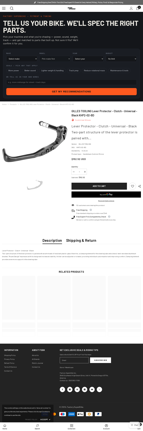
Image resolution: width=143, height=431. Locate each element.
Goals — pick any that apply (22, 66)
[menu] (3, 8)
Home (4, 104)
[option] (34, 141)
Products (13, 104)
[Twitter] (99, 389)
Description (52, 240)
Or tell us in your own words (22, 77)
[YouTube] (92, 389)
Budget (109, 53)
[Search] (11, 8)
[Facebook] (62, 389)
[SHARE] (138, 186)
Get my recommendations (71, 91)
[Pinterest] (77, 389)
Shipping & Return (81, 240)
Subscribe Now (100, 360)
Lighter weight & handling (52, 71)
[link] (132, 186)
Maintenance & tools (119, 71)
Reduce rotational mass (94, 71)
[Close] (53, 389)
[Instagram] (69, 389)
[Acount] (131, 8)
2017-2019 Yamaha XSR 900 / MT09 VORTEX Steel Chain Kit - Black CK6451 (31, 395)
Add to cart (99, 186)
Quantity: (75, 167)
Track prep (73, 71)
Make (8, 53)
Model (42, 53)
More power (13, 71)
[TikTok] (84, 389)
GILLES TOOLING (85, 144)
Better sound (30, 71)
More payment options (106, 201)
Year (75, 53)
